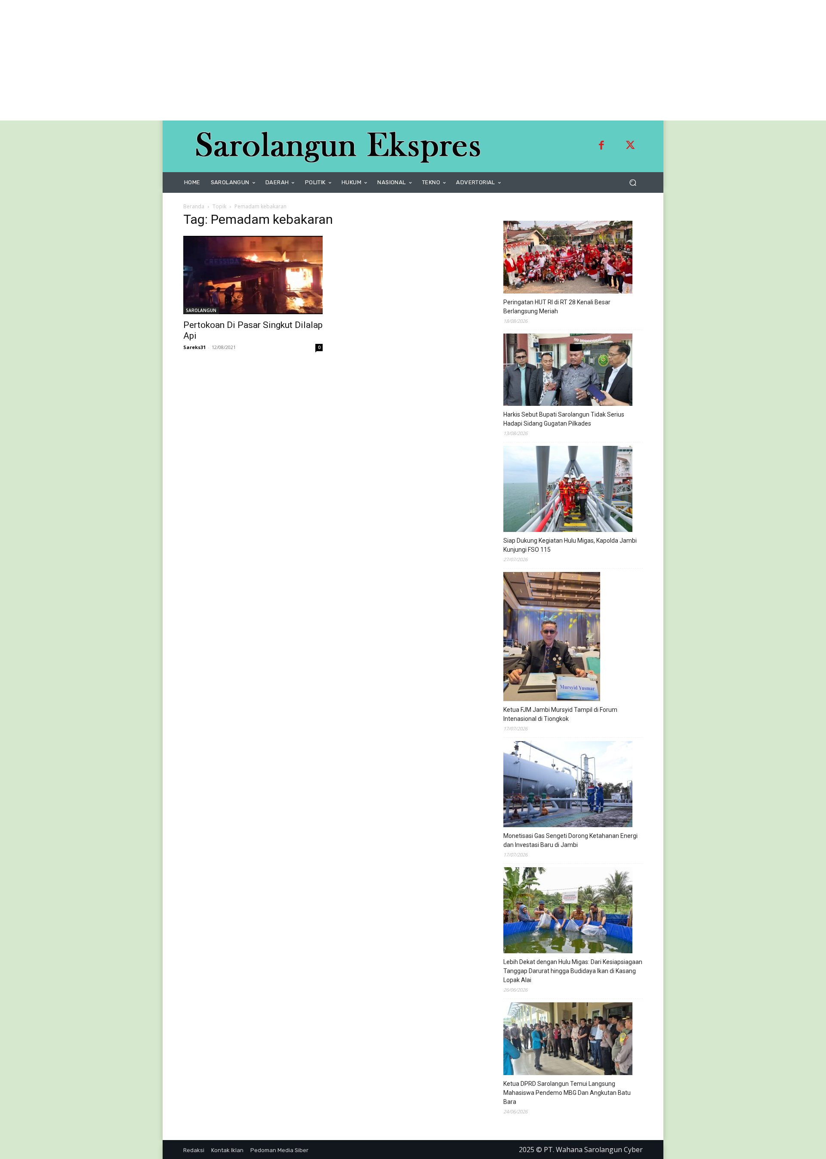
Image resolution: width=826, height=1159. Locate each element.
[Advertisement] (258, 60)
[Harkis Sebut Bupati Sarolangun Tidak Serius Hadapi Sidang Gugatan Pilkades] (567, 371)
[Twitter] (630, 146)
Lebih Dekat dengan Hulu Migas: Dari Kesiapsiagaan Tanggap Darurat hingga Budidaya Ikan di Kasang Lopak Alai (572, 970)
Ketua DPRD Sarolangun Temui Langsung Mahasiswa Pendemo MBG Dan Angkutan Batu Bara (567, 1092)
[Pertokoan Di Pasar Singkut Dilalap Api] (253, 275)
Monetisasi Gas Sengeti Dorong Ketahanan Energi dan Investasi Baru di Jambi (570, 840)
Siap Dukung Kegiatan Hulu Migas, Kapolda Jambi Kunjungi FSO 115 (570, 545)
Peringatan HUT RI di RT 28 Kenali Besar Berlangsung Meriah (556, 307)
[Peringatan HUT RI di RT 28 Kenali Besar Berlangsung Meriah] (567, 258)
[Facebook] (601, 146)
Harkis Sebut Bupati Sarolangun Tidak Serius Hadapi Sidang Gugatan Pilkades (563, 419)
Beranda (193, 206)
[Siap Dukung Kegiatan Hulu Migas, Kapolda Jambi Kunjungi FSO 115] (567, 490)
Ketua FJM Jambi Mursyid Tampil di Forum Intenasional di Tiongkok (560, 714)
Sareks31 (194, 347)
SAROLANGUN (201, 310)
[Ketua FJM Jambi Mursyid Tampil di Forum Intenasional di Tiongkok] (551, 638)
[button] (633, 183)
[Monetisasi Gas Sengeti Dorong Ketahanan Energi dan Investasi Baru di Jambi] (567, 785)
